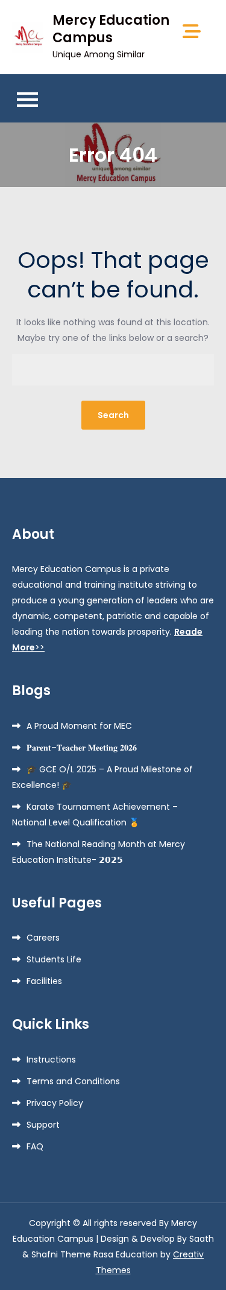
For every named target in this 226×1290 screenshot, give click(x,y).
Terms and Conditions (73, 1081)
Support (43, 1125)
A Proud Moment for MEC (79, 726)
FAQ (35, 1146)
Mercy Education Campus (110, 29)
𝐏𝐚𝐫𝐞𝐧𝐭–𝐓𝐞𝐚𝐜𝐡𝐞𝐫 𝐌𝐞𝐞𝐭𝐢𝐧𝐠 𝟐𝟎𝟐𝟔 (82, 748)
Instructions (51, 1059)
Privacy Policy (55, 1103)
